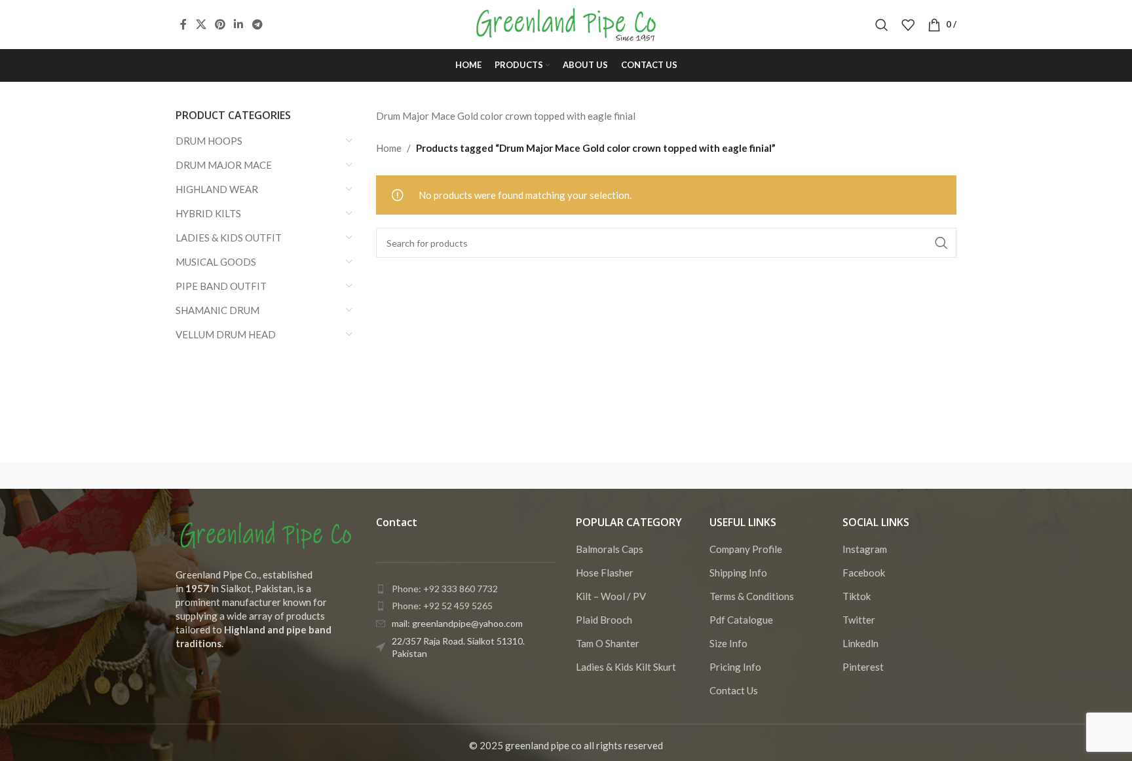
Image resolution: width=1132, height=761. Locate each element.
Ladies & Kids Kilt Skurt (626, 667)
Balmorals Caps (609, 549)
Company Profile (745, 549)
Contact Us (733, 690)
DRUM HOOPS (209, 141)
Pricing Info (735, 667)
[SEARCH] (941, 243)
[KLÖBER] (566, 476)
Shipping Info (738, 572)
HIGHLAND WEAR (217, 189)
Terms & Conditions (751, 596)
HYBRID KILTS (208, 213)
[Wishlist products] (908, 25)
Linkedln (860, 643)
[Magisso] (342, 476)
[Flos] (900, 476)
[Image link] (266, 533)
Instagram (864, 549)
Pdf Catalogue (741, 620)
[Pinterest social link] (219, 24)
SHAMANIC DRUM (217, 310)
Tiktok (856, 596)
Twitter (858, 620)
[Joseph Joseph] (677, 476)
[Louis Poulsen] (454, 476)
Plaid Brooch (604, 620)
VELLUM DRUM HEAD (226, 334)
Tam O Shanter (607, 643)
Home (389, 148)
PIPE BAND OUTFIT (221, 286)
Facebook (863, 572)
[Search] (882, 25)
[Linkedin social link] (239, 24)
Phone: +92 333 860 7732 (445, 588)
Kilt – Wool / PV (611, 596)
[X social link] (200, 24)
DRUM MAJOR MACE (224, 165)
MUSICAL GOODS (216, 262)
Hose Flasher (604, 572)
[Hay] (788, 476)
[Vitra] (231, 476)
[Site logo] (566, 23)
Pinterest (863, 667)
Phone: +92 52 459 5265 (442, 605)
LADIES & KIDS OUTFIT (229, 237)
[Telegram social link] (257, 24)
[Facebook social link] (183, 24)
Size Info (728, 643)
